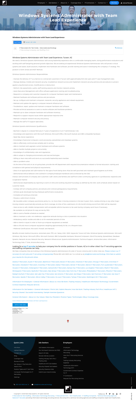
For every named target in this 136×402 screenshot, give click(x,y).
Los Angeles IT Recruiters (95, 268)
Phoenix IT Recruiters (113, 271)
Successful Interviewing (34, 292)
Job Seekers (53, 3)
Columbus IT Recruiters (46, 265)
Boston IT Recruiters (67, 262)
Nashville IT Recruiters (39, 271)
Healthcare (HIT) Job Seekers (48, 363)
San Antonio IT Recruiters (64, 274)
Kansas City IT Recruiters (76, 268)
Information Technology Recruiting (43, 396)
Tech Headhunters (75, 396)
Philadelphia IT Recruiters (96, 271)
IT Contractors (89, 3)
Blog (85, 297)
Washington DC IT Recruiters (97, 277)
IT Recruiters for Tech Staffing (21, 396)
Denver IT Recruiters (77, 265)
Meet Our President (53, 297)
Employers (41, 3)
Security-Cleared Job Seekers (48, 366)
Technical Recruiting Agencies (106, 396)
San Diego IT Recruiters (82, 274)
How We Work (62, 281)
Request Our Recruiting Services (73, 378)
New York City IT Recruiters (76, 271)
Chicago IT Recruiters (100, 262)
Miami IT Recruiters (111, 268)
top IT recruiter (29, 246)
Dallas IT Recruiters (63, 265)
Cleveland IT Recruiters (29, 265)
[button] (68, 321)
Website (119, 48)
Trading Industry (75, 281)
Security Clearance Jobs (46, 369)
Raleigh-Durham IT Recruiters (23, 274)
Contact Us (102, 3)
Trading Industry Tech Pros (93, 289)
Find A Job (54, 289)
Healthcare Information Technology (95, 281)
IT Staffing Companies (89, 396)
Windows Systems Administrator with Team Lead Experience (32, 300)
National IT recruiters (19, 398)
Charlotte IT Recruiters (84, 262)
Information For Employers (22, 281)
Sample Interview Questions (54, 292)
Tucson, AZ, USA (30, 42)
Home (48, 24)
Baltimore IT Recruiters (51, 262)
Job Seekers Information (46, 347)
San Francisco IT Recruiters (101, 274)
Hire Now (114, 3)
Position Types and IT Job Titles (24, 369)
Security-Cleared (18, 292)
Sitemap (16, 377)
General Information (41, 281)
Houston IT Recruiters (20, 268)
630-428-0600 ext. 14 (22, 384)
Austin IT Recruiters (35, 262)
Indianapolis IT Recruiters (38, 268)
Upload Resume (127, 3)
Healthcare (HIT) (110, 289)
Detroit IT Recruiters (93, 265)
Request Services (33, 285)
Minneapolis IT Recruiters (21, 271)
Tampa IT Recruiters (78, 277)
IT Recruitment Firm (62, 396)
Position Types (66, 297)
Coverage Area (76, 3)
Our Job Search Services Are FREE (49, 350)
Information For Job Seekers (22, 289)
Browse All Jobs (19, 361)
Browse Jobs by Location (46, 356)
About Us (64, 3)
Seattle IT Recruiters (28, 277)
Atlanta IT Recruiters (19, 262)
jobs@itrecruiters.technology (95, 254)
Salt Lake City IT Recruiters (44, 274)
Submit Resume (65, 289)
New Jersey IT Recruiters (57, 271)
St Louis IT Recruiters (63, 277)
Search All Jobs (43, 353)
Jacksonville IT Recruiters (57, 268)
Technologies (77, 297)
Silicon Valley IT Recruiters (45, 277)
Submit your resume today (47, 372)
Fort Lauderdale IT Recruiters (111, 265)
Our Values (41, 297)
